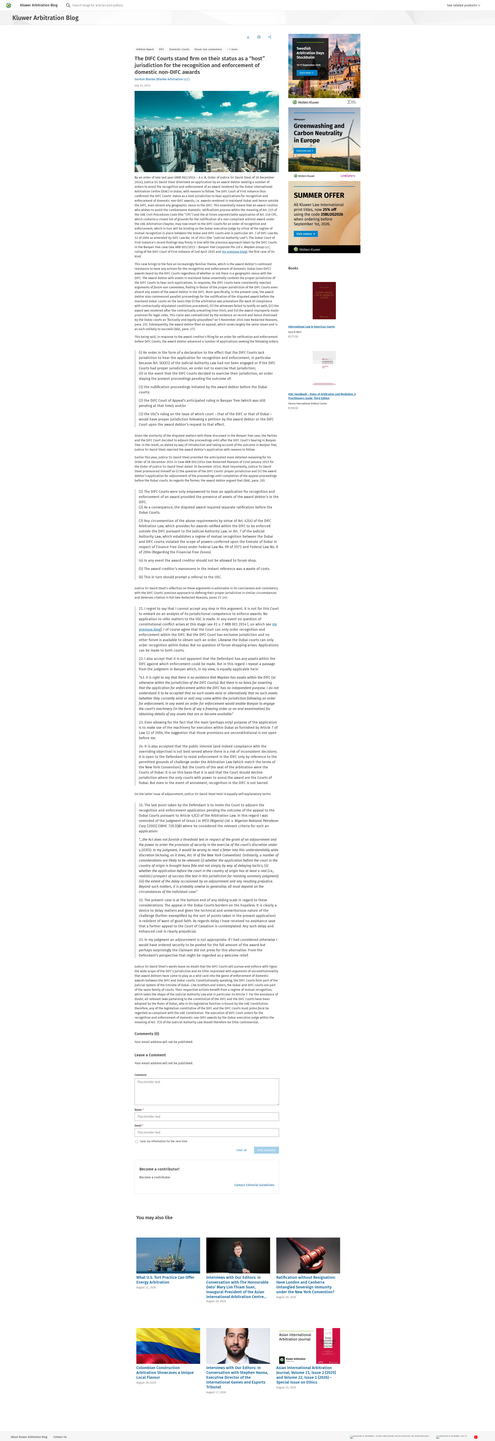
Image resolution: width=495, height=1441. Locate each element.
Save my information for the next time (163, 1141)
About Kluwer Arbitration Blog (29, 1437)
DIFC (161, 49)
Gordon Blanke (145, 79)
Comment (140, 1075)
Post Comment (267, 1150)
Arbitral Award (145, 49)
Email (139, 1125)
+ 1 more (232, 49)
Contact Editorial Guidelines (254, 1185)
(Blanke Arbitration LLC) (172, 79)
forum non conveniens (208, 49)
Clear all (241, 1150)
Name (139, 1109)
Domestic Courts (179, 49)
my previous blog (234, 252)
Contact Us (60, 1437)
